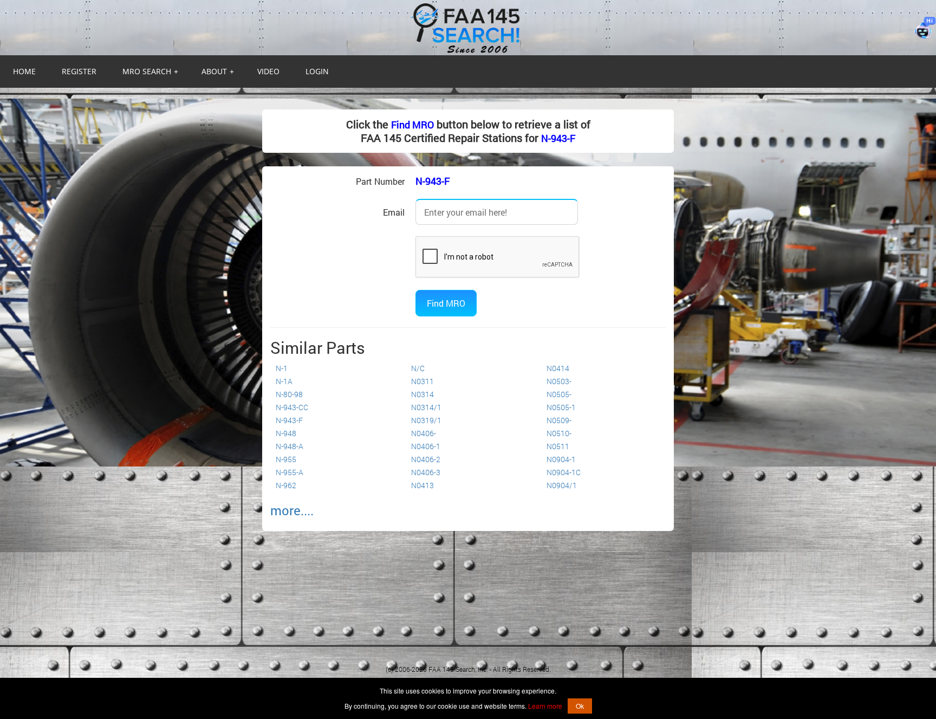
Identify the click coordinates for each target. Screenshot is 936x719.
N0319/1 (426, 420)
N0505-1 (561, 407)
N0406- (423, 433)
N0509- (559, 420)
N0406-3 (425, 472)
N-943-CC (292, 407)
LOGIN (317, 71)
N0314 (422, 394)
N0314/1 (426, 407)
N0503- (559, 381)
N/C (418, 368)
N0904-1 (561, 459)
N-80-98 (289, 394)
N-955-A (289, 472)
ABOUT (218, 71)
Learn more (545, 705)
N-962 (286, 485)
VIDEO (268, 71)
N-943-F (558, 138)
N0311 (422, 381)
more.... (292, 510)
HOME (24, 71)
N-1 (282, 368)
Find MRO (412, 124)
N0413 (422, 485)
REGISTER (79, 71)
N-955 (286, 459)
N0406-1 (425, 446)
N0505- (559, 394)
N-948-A (289, 446)
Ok (580, 705)
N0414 (558, 368)
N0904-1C (564, 472)
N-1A (284, 381)
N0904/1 (562, 485)
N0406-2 (425, 459)
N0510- (559, 433)
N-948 (286, 433)
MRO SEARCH (150, 71)
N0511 (558, 446)
